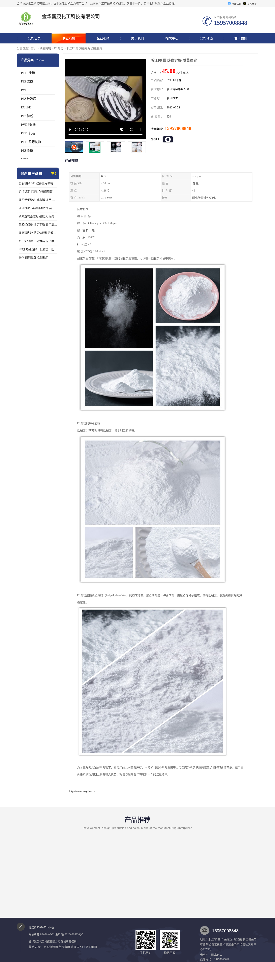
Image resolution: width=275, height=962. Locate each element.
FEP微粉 (27, 81)
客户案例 (240, 38)
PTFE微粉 (28, 72)
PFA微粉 (27, 116)
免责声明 (64, 947)
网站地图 (91, 947)
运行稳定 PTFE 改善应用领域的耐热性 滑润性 (38, 191)
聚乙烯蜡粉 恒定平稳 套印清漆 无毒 (38, 224)
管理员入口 (78, 947)
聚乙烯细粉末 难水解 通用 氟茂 (38, 199)
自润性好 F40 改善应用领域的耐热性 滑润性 (38, 183)
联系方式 (34, 48)
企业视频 (103, 38)
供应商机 (68, 38)
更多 (54, 173)
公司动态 (206, 38)
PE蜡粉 (58, 48)
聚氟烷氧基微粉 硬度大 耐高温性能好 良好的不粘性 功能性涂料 (38, 216)
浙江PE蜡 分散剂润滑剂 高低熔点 (38, 208)
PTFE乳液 (28, 133)
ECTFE (26, 107)
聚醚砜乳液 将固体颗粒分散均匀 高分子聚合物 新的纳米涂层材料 (38, 232)
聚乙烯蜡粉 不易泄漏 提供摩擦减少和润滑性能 (38, 241)
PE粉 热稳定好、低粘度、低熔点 (38, 249)
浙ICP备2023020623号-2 (69, 934)
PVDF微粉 (28, 124)
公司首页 (34, 38)
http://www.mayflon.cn (82, 791)
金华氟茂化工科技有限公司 (44, 941)
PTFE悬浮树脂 (31, 142)
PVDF (25, 90)
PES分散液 (28, 98)
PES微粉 (27, 150)
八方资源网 (51, 947)
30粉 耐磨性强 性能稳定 (34, 257)
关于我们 (137, 38)
